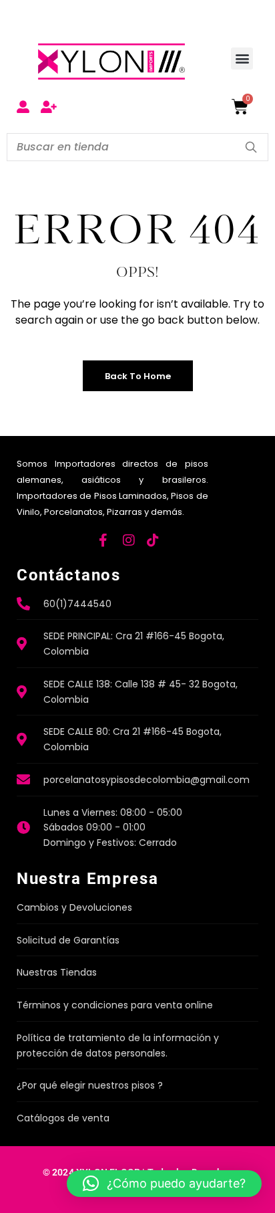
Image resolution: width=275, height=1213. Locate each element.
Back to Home (138, 376)
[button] (242, 58)
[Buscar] (251, 147)
